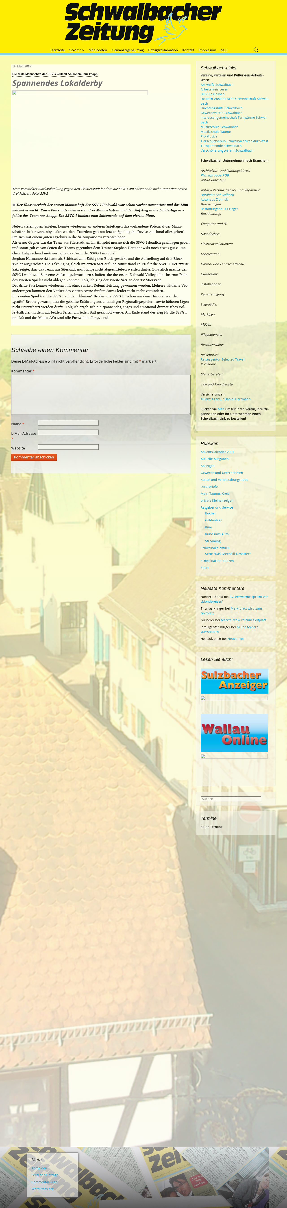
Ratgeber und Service (217, 507)
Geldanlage (213, 520)
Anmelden (39, 1168)
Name (17, 423)
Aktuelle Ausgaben (215, 459)
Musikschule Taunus (216, 131)
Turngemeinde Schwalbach (221, 146)
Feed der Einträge (45, 1175)
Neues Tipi (236, 638)
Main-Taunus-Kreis (215, 493)
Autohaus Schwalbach (217, 195)
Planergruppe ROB (215, 175)
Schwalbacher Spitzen (217, 561)
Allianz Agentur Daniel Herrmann (226, 399)
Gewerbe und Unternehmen (222, 473)
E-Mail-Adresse (23, 436)
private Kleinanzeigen (217, 500)
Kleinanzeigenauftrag (127, 50)
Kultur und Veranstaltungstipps (224, 479)
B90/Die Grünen (213, 94)
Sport (205, 567)
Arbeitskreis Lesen (214, 89)
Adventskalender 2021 (217, 452)
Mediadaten (98, 50)
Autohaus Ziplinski (214, 199)
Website (18, 448)
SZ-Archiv (76, 50)
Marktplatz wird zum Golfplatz (243, 620)
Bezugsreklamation (163, 50)
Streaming (213, 541)
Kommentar (23, 371)
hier (221, 409)
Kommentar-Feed (45, 1182)
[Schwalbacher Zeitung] (143, 24)
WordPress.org (43, 1189)
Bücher (210, 513)
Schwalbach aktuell (215, 548)
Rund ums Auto (216, 534)
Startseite (57, 50)
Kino (208, 527)
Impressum (207, 50)
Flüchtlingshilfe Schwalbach (222, 108)
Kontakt (188, 50)
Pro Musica (209, 136)
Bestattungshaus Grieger (219, 209)
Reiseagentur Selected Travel (222, 359)
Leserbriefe (209, 486)
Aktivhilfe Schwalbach (217, 84)
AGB (224, 50)
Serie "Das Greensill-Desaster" (228, 554)
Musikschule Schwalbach (219, 127)
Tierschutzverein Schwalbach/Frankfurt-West (234, 141)
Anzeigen (208, 466)
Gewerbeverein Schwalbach (221, 113)
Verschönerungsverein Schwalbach (227, 150)
